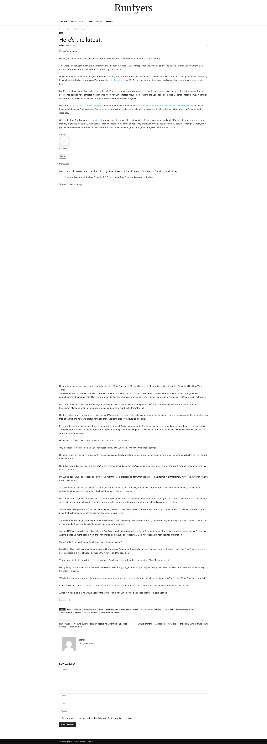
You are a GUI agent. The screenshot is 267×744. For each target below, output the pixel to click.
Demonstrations (90, 609)
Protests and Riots (91, 612)
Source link (64, 600)
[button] (204, 21)
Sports (109, 21)
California (77, 609)
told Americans (116, 80)
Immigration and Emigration (151, 609)
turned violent (95, 120)
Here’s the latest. (80, 39)
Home (64, 21)
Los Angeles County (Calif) (185, 609)
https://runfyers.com (86, 644)
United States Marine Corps (111, 612)
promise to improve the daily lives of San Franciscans (166, 105)
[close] (64, 142)
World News (78, 21)
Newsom (78, 612)
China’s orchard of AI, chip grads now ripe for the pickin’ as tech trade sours (173, 624)
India (99, 21)
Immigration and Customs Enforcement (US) (122, 609)
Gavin (101, 609)
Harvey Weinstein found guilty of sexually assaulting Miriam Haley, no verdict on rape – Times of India (94, 625)
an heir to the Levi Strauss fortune (86, 105)
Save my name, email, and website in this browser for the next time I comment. (98, 718)
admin (61, 45)
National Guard (66, 612)
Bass (69, 609)
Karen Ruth (169, 609)
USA (90, 21)
